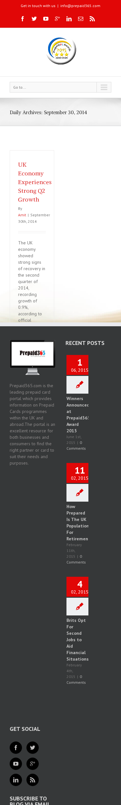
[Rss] (92, 18)
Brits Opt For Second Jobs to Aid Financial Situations (77, 639)
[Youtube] (45, 18)
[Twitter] (34, 18)
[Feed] (32, 780)
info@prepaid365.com (80, 5)
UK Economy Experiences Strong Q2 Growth (35, 182)
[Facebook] (22, 18)
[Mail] (80, 18)
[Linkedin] (69, 18)
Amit (22, 214)
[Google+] (57, 18)
